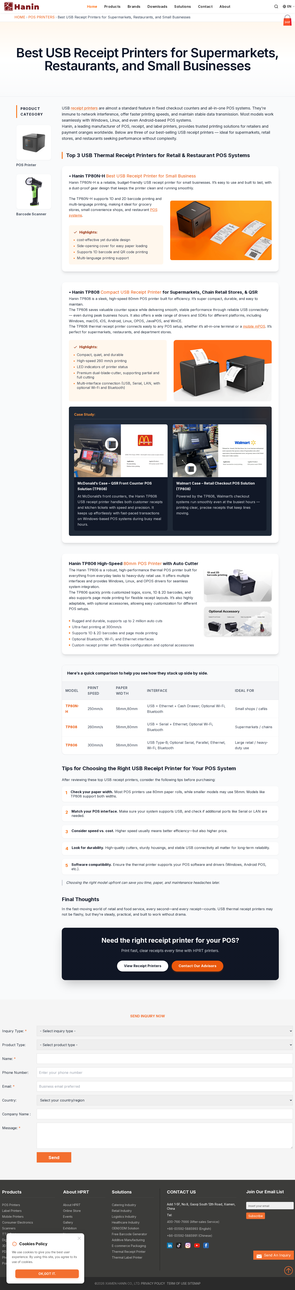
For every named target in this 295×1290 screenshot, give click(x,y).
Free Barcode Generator (129, 1234)
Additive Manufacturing (128, 1240)
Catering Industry (124, 1205)
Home (92, 6)
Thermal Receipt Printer (129, 1251)
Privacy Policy (153, 1283)
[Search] (276, 6)
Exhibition (70, 1228)
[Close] (79, 1238)
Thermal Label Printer (127, 1257)
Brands (134, 6)
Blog (66, 1240)
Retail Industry (122, 1211)
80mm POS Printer (143, 563)
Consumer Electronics (17, 1222)
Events (68, 1216)
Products (112, 6)
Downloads (158, 6)
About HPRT (72, 1205)
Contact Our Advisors (197, 966)
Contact (205, 6)
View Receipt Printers (142, 966)
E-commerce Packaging (129, 1246)
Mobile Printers (13, 1216)
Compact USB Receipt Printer (131, 292)
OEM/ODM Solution (125, 1228)
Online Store (72, 1211)
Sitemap (194, 1283)
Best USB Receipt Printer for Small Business (151, 176)
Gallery (68, 1222)
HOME (19, 17)
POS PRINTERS (41, 17)
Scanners (9, 1228)
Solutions (182, 6)
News (67, 1234)
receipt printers (84, 108)
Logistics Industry (124, 1216)
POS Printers (11, 1205)
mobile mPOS (254, 326)
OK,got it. (47, 1274)
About (224, 6)
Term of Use (177, 1283)
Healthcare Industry (126, 1222)
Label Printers (12, 1211)
